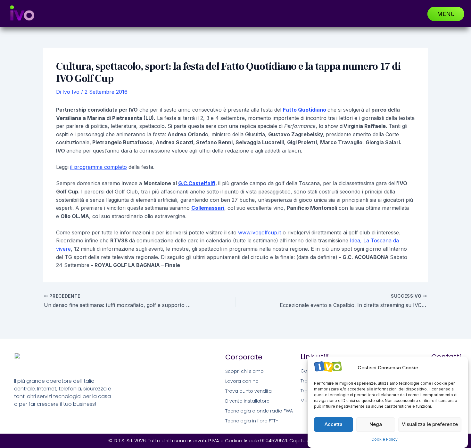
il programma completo (98, 167)
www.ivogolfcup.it (259, 232)
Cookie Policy (384, 439)
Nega (375, 424)
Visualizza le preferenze (430, 424)
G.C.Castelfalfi (196, 183)
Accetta (334, 424)
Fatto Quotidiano (304, 109)
